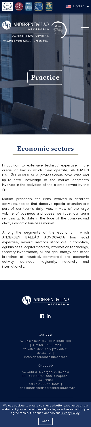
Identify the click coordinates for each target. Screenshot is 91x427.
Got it (45, 421)
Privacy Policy (70, 413)
